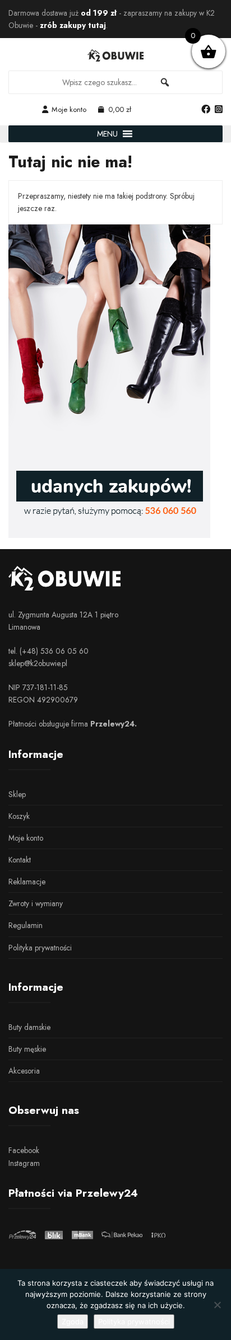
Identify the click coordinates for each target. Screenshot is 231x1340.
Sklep (17, 794)
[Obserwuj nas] (205, 109)
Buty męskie (27, 1049)
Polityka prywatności (40, 947)
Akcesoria (24, 1070)
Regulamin (25, 925)
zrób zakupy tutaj (73, 25)
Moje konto (69, 109)
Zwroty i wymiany (35, 903)
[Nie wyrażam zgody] (217, 1304)
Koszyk (19, 816)
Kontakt (19, 859)
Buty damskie (29, 1027)
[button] (107, 133)
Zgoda (73, 1321)
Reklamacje (26, 881)
